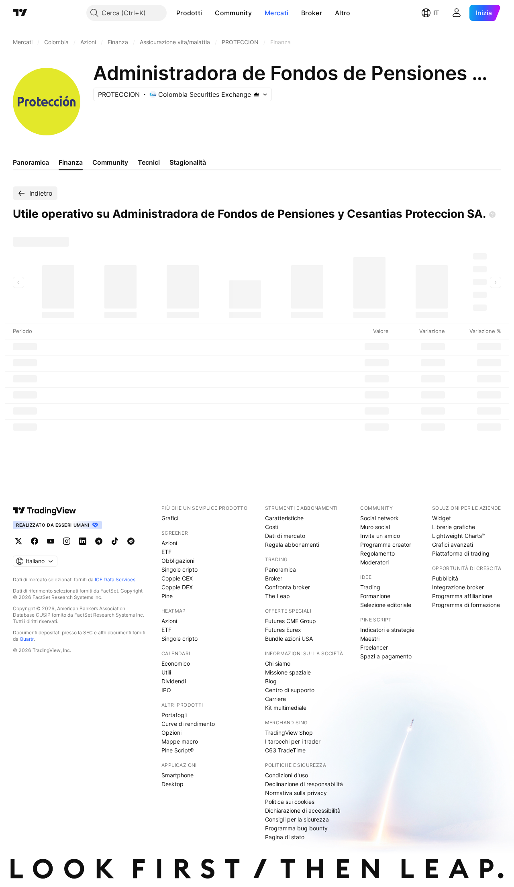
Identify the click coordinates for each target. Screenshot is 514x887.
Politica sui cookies (289, 801)
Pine (167, 596)
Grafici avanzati (452, 544)
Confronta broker (287, 587)
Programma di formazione (466, 604)
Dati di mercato (285, 535)
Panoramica (280, 569)
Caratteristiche (284, 518)
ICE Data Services (115, 579)
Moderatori (374, 562)
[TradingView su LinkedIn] (82, 541)
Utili (166, 672)
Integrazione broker (458, 587)
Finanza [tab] (71, 162)
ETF (166, 551)
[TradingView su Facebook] (34, 541)
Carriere (275, 698)
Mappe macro (179, 741)
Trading (370, 587)
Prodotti (189, 13)
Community (233, 13)
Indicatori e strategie (387, 629)
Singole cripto (179, 569)
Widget (441, 518)
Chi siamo (277, 663)
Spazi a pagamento (386, 656)
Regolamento (377, 553)
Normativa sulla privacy (296, 792)
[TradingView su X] (18, 541)
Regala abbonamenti (292, 544)
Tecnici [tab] (149, 162)
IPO (166, 690)
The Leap (277, 596)
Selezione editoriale (385, 604)
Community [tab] (110, 162)
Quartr (27, 639)
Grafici (169, 518)
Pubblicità (445, 578)
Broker (311, 13)
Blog (271, 681)
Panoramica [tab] (31, 162)
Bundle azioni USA (289, 638)
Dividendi (173, 681)
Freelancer (374, 647)
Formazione (375, 596)
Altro (343, 13)
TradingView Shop (289, 732)
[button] (208, 13)
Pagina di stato (284, 837)
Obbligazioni (177, 560)
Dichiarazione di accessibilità (303, 810)
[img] (256, 94)
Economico (175, 663)
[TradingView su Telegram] (98, 541)
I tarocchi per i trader (292, 741)
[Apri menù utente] (457, 13)
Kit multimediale (285, 707)
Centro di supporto (289, 690)
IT (436, 13)
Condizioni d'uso (286, 775)
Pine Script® (177, 750)
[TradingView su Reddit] (131, 541)
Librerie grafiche (453, 526)
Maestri (369, 638)
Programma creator (385, 544)
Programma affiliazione (462, 596)
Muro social (375, 526)
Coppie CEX (177, 578)
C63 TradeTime (285, 750)
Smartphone (177, 775)
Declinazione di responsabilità (304, 784)
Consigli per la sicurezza (297, 819)
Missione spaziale (288, 672)
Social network (379, 518)
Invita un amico (380, 535)
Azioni (169, 543)
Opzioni (171, 732)
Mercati (276, 13)
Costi (271, 526)
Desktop (172, 784)
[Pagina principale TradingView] (20, 12)
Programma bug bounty (296, 828)
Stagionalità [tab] (187, 162)
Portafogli (174, 714)
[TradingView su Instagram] (66, 541)
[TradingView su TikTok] (114, 541)
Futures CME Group (290, 620)
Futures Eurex (283, 629)
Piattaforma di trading (461, 553)
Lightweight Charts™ (458, 535)
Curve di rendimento (188, 723)
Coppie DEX (177, 587)
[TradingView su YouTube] (50, 541)
